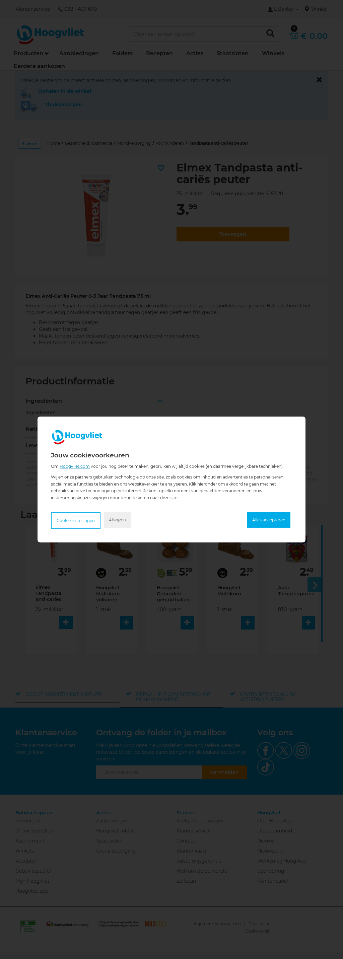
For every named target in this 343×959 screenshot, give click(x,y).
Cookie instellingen (76, 520)
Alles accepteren (268, 519)
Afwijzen (117, 519)
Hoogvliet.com (75, 466)
